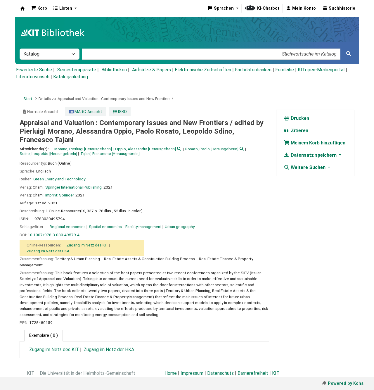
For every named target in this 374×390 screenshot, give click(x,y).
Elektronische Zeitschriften (203, 70)
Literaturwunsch (32, 77)
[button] (39, 8)
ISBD (122, 111)
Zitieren (299, 130)
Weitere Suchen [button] (308, 167)
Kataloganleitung (70, 77)
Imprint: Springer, (60, 195)
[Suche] (348, 54)
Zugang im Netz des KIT (87, 245)
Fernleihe (284, 70)
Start (27, 98)
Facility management (143, 226)
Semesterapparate (76, 70)
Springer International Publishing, (74, 187)
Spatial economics (105, 226)
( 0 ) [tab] (43, 335)
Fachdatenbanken (253, 70)
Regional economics (68, 226)
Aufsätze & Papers (151, 70)
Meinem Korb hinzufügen (317, 143)
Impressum (192, 373)
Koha (22, 8)
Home (171, 373)
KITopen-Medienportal (321, 70)
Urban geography (180, 226)
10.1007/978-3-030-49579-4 (53, 234)
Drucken (299, 118)
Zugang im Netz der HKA (48, 251)
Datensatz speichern (314, 155)
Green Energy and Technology (59, 179)
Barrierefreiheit (253, 373)
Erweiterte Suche (34, 70)
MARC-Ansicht (88, 111)
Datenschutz (220, 373)
